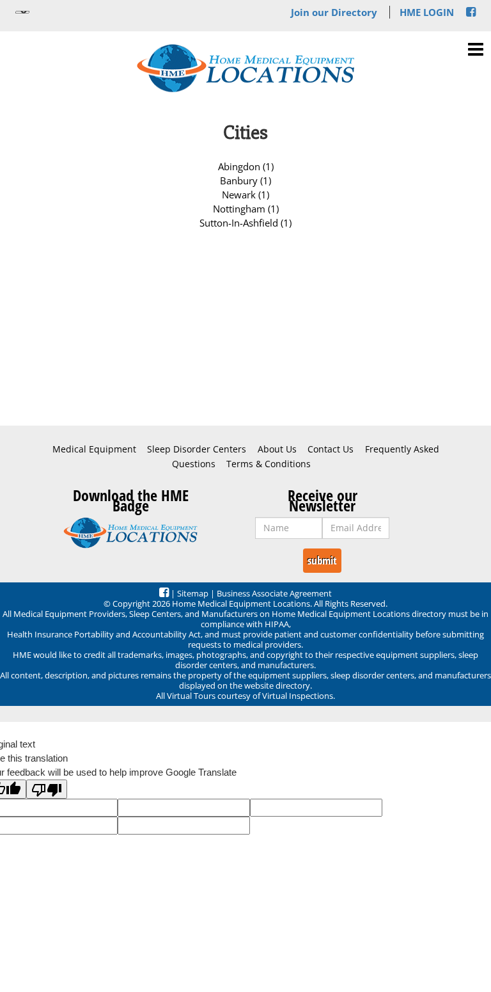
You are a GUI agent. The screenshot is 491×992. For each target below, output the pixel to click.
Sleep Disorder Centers (196, 449)
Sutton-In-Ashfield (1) (245, 222)
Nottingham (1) (246, 208)
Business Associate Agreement (274, 593)
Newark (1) (245, 194)
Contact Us (331, 449)
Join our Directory (334, 12)
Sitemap (192, 593)
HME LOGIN (427, 12)
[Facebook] (471, 12)
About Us (277, 449)
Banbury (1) (245, 180)
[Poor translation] (46, 789)
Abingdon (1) (246, 166)
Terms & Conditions (268, 464)
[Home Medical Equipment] (130, 533)
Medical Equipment (94, 449)
